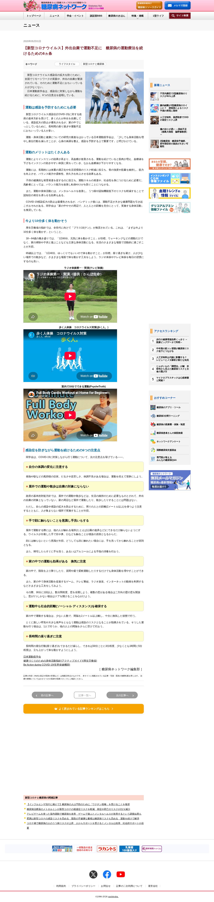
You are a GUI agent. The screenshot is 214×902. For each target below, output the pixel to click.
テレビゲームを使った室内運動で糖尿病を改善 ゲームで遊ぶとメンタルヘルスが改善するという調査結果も (84, 813)
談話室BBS (96, 15)
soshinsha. (113, 896)
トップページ (34, 15)
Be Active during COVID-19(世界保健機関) (46, 664)
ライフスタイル (67, 64)
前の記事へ (47, 695)
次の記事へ (122, 695)
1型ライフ (158, 15)
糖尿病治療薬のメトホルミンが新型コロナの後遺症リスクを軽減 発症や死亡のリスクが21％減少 (78, 809)
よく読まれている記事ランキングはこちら (84, 708)
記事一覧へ (85, 695)
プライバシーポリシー (83, 886)
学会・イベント (75, 15)
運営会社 (153, 886)
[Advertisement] (83, 754)
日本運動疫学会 (32, 656)
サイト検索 (182, 15)
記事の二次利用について (129, 886)
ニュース (54, 15)
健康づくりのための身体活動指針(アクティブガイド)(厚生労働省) (60, 660)
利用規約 (61, 886)
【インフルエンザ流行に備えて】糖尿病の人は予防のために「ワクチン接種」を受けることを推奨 (78, 804)
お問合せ (106, 886)
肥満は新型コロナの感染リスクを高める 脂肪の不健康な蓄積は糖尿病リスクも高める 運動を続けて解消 (83, 818)
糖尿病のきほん (116, 15)
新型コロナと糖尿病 (93, 64)
